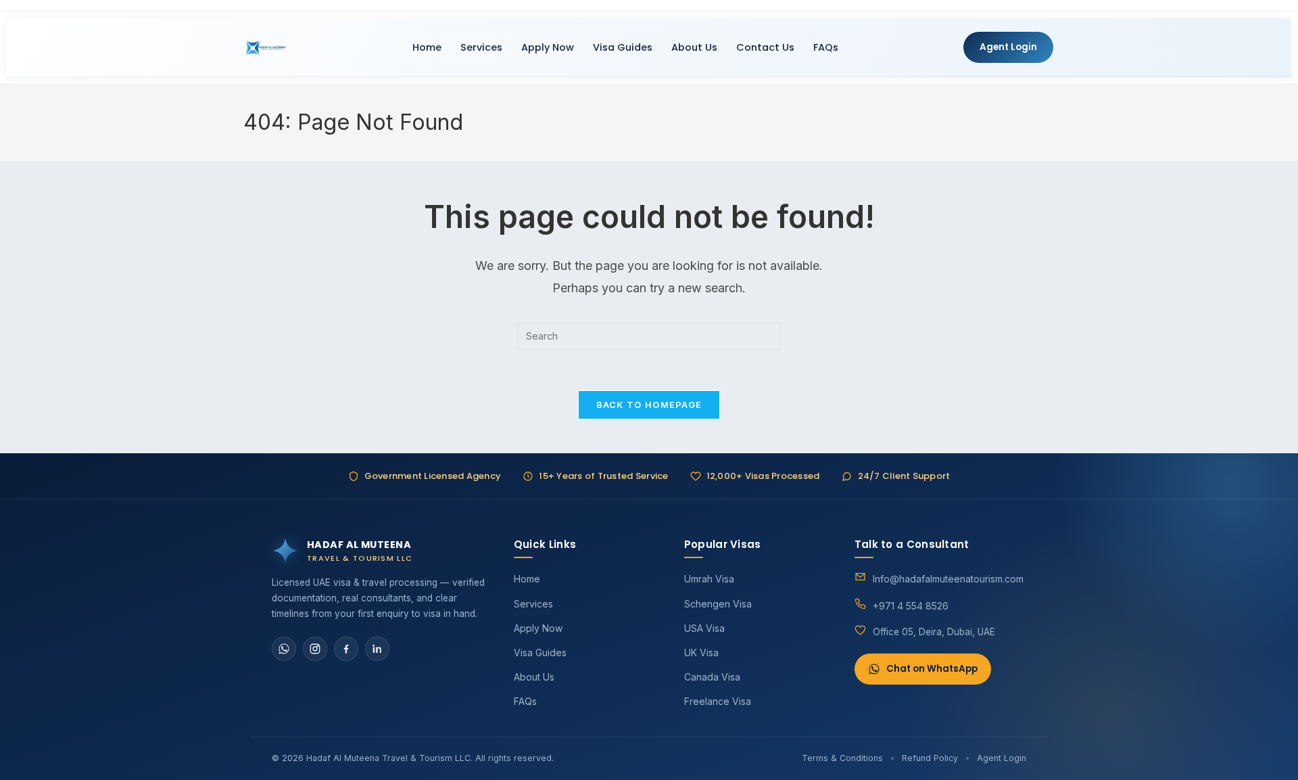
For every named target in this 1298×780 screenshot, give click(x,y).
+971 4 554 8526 (910, 606)
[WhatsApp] (284, 649)
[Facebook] (346, 649)
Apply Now (547, 47)
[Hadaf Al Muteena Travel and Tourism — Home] (266, 47)
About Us (694, 47)
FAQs (825, 47)
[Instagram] (315, 649)
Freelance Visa (717, 701)
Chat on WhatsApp (932, 668)
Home (426, 47)
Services (481, 47)
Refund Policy (930, 758)
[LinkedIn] (377, 649)
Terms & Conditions (842, 758)
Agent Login (1008, 47)
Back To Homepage (649, 404)
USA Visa (704, 628)
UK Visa (701, 652)
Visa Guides (622, 47)
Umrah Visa (709, 578)
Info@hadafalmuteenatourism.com (948, 578)
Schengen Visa (718, 604)
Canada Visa (712, 677)
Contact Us (765, 47)
